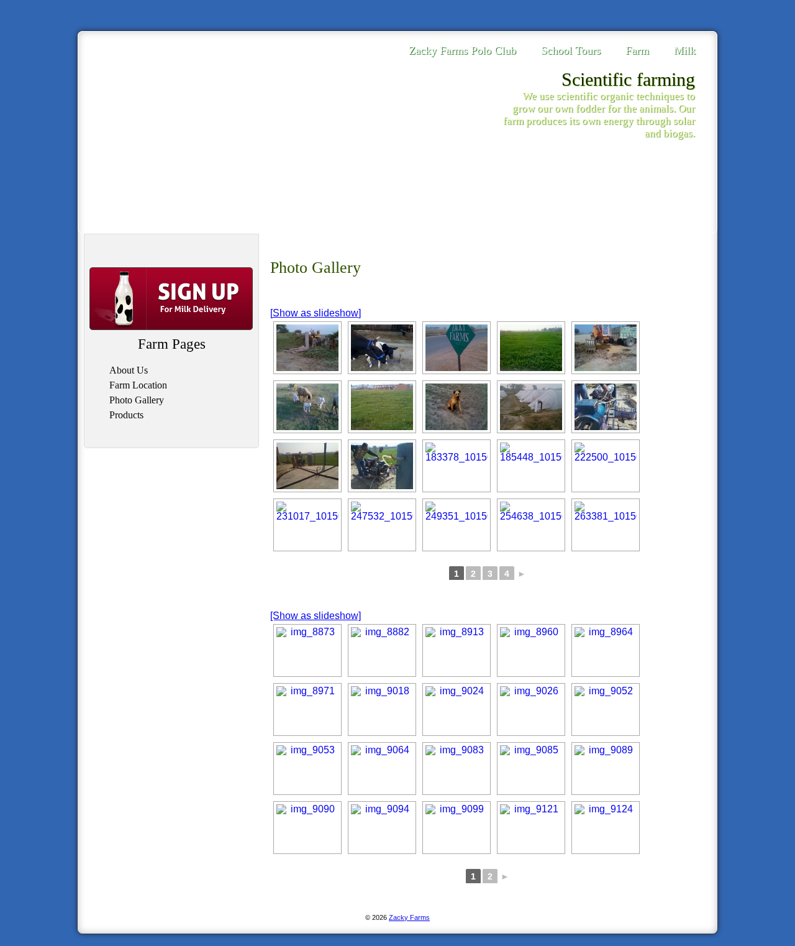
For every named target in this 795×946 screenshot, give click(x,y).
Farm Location (138, 385)
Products (126, 415)
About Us (128, 370)
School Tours (571, 50)
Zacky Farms (409, 917)
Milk (685, 50)
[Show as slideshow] (315, 313)
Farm (637, 50)
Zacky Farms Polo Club (462, 50)
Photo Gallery (136, 400)
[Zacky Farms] (151, 91)
